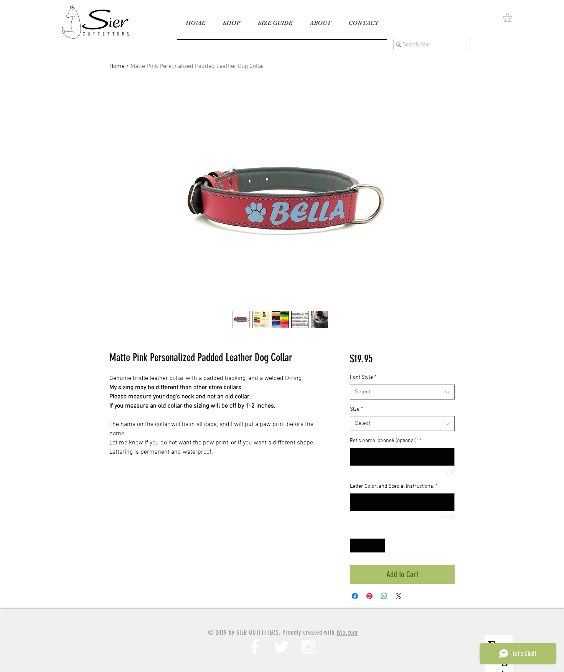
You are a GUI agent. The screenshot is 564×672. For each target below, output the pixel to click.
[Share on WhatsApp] (384, 596)
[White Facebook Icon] (254, 646)
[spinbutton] (367, 545)
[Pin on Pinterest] (369, 596)
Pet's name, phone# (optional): (385, 441)
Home (117, 66)
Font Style (363, 377)
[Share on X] (398, 596)
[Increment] (379, 545)
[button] (512, 17)
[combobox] (402, 392)
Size (356, 409)
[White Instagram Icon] (308, 646)
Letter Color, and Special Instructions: (394, 486)
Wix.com (347, 632)
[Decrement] (356, 545)
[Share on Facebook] (355, 596)
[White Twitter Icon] (281, 646)
